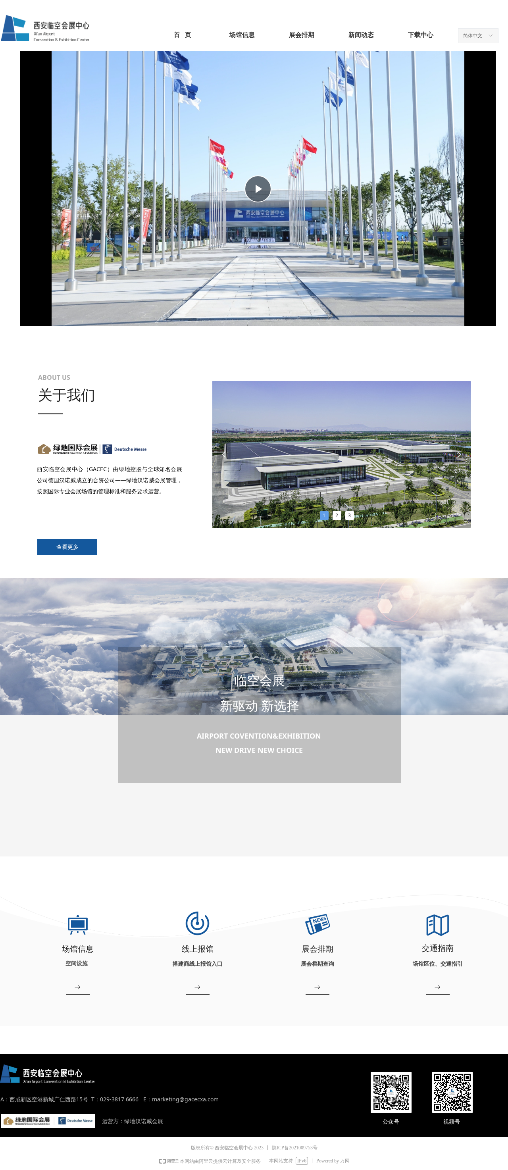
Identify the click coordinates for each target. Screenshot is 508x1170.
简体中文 (472, 35)
